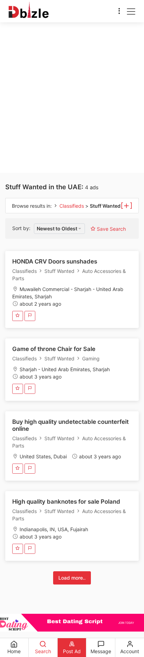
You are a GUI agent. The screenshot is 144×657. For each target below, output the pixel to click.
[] (126, 205)
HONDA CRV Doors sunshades (54, 261)
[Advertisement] (72, 97)
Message (101, 651)
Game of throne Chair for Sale (53, 348)
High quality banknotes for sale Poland (66, 501)
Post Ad (72, 651)
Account (129, 651)
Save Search (110, 229)
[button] (59, 228)
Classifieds (72, 206)
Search (43, 651)
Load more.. (72, 578)
